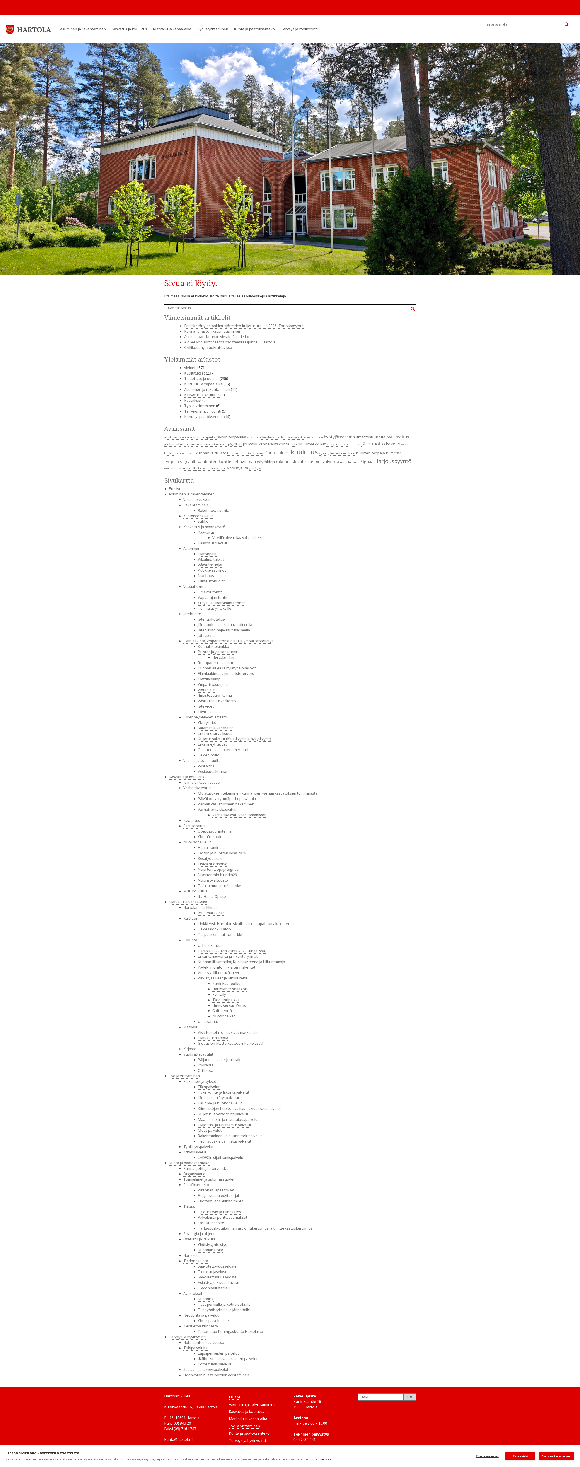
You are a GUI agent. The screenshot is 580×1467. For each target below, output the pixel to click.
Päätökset (192, 400)
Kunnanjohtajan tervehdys (205, 1168)
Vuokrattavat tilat (198, 1054)
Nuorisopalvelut (197, 842)
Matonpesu (208, 553)
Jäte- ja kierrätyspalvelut (218, 1097)
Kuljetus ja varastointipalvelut (223, 1114)
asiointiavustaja (175, 437)
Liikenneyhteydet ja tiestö (205, 717)
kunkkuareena (186, 453)
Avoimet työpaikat (202, 437)
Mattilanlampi (209, 679)
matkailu (349, 453)
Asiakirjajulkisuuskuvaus (219, 1282)
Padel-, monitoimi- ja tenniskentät (226, 967)
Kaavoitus (206, 532)
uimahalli (189, 468)
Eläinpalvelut (209, 1086)
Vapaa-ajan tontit (212, 597)
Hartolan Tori (224, 657)
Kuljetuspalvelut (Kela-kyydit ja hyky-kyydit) (234, 738)
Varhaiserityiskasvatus (217, 809)
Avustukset (192, 1293)
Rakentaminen (195, 505)
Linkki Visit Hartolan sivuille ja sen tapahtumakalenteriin (246, 923)
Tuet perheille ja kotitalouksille (224, 1304)
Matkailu (190, 1027)
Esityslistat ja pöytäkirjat (218, 1195)
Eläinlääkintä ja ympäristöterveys (226, 673)
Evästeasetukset (487, 1456)
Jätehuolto (192, 613)
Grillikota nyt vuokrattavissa (208, 347)
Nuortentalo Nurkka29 (217, 874)
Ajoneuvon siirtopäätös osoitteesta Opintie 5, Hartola (229, 342)
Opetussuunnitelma (215, 831)
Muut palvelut (210, 1130)
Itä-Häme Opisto (212, 896)
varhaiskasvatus (214, 468)
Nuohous (206, 575)
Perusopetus (194, 825)
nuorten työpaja (370, 453)
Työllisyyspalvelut (198, 1146)
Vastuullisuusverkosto (217, 700)
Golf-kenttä (222, 1010)
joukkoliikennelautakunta (266, 444)
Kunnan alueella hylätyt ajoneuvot (227, 668)
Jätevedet (206, 706)
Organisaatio (194, 1173)
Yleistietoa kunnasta (200, 1326)
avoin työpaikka (232, 437)
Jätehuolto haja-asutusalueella (224, 630)
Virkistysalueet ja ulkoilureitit (222, 978)
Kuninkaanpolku (226, 983)
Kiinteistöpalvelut (198, 515)
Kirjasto (189, 1048)
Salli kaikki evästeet (556, 1456)
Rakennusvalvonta (213, 510)
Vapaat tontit (194, 586)
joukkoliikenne (176, 444)
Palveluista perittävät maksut (222, 1217)
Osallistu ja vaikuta (199, 1239)
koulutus (170, 453)
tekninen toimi (173, 468)
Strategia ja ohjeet (199, 1233)
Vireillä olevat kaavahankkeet (237, 537)
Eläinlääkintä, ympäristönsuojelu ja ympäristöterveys (228, 640)
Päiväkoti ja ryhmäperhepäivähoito (227, 798)
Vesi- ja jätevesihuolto (202, 760)
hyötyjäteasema (339, 437)
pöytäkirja (266, 461)
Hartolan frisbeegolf (229, 988)
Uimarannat (208, 1021)
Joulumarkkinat (312, 444)
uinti (199, 468)
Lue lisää (325, 1459)
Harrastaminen (211, 847)
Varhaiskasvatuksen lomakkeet (239, 814)
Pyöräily (219, 994)
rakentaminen (350, 462)
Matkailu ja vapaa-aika (172, 29)
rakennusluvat (290, 461)
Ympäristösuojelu (213, 684)
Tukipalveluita (195, 1347)
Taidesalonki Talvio (214, 929)
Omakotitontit (210, 592)
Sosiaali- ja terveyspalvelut (205, 1369)
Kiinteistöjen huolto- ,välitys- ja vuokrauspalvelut (239, 1108)
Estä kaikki (520, 1456)
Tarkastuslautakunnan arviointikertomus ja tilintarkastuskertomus (255, 1228)
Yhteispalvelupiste (213, 1320)
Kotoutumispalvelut (214, 1364)
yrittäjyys (255, 468)
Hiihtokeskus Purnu (229, 1005)
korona (405, 444)
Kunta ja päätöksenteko (254, 29)
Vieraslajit (206, 689)
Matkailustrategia (213, 1037)
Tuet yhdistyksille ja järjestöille (224, 1309)
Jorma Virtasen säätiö (201, 782)
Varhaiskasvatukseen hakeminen (226, 804)
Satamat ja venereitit (215, 727)
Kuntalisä (206, 1298)
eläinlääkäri (269, 437)
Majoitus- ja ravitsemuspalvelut (224, 1124)
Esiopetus (191, 820)
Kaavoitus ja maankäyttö (204, 526)
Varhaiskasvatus (197, 787)
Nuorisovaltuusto (213, 880)
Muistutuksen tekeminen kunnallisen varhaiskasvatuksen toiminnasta (257, 793)
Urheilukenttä (210, 945)
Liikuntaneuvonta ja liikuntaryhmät (228, 956)
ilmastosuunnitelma (374, 437)
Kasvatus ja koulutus (129, 29)
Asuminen (191, 548)
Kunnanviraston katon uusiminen (212, 331)
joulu (293, 444)
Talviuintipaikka (225, 999)
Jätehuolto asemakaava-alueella (225, 624)
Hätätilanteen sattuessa (203, 1342)
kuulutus (304, 452)
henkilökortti (315, 437)
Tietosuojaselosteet (215, 1271)
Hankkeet (191, 1255)
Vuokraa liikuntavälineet (218, 972)
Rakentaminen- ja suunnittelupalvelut (230, 1135)
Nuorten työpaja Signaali (219, 869)
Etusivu (175, 488)
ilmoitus (401, 437)
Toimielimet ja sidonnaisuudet (208, 1179)
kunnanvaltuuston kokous (245, 453)
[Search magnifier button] (566, 24)
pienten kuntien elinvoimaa (229, 461)
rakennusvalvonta (321, 461)
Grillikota (205, 1070)
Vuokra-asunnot (212, 570)
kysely (324, 453)
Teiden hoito (209, 755)
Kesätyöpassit (210, 858)
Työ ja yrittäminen (212, 29)
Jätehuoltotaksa (211, 619)
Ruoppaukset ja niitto (216, 662)
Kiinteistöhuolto (211, 581)
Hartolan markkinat (293, 437)
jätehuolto (373, 443)
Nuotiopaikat (223, 1016)
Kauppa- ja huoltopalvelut (220, 1103)
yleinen (190, 367)
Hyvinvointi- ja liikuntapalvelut (223, 1092)
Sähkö (203, 521)
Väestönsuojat (210, 564)
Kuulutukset (194, 373)
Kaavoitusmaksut (212, 543)
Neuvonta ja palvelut (201, 1315)
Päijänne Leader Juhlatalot (220, 1059)
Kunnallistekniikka (213, 646)
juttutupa (354, 444)
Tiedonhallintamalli (214, 1288)
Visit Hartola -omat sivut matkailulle (228, 1032)
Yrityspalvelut (194, 1152)
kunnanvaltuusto (211, 453)
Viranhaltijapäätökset (216, 1190)
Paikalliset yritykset (199, 1081)
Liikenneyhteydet (212, 744)
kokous (393, 444)
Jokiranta (205, 1065)
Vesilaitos (206, 766)
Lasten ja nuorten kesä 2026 (222, 853)
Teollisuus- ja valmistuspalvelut (224, 1141)
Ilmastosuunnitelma (215, 695)
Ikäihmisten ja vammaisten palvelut (228, 1358)
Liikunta (190, 940)
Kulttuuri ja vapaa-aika (203, 384)
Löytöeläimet (209, 711)
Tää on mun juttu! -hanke (219, 885)
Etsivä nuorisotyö (212, 863)
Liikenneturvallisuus (215, 733)
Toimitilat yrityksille (214, 608)
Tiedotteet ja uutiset (201, 378)
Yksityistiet (207, 722)
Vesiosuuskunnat (212, 771)
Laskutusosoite (211, 1222)
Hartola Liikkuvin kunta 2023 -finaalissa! (232, 950)
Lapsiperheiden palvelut (218, 1353)
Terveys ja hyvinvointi (299, 29)
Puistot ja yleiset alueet (217, 651)
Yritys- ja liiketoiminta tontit (221, 602)
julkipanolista (337, 444)
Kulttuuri (190, 918)
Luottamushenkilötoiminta (220, 1201)
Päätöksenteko (196, 1184)
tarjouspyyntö (394, 461)
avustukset (253, 437)
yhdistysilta (237, 468)
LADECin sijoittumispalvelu (220, 1157)
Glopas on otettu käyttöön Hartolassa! (230, 1043)
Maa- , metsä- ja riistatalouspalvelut (228, 1119)
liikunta (336, 453)
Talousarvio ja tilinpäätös (219, 1211)
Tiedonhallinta (195, 1260)
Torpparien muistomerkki (220, 934)
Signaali (368, 461)
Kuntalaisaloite (210, 1249)
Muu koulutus (195, 891)
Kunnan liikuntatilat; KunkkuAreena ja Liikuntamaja (241, 961)
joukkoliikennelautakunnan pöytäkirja (216, 444)
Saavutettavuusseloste (217, 1266)
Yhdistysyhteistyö (212, 1244)
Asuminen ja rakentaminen (83, 29)
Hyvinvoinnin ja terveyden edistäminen (216, 1375)
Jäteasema (206, 635)
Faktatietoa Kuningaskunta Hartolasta (230, 1331)
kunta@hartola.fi (178, 1439)
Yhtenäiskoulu (210, 836)
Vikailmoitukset (196, 499)
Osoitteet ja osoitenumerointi (223, 749)
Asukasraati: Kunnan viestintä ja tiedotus (219, 336)
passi (198, 462)
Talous (189, 1206)
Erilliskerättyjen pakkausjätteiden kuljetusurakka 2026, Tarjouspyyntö (244, 325)
